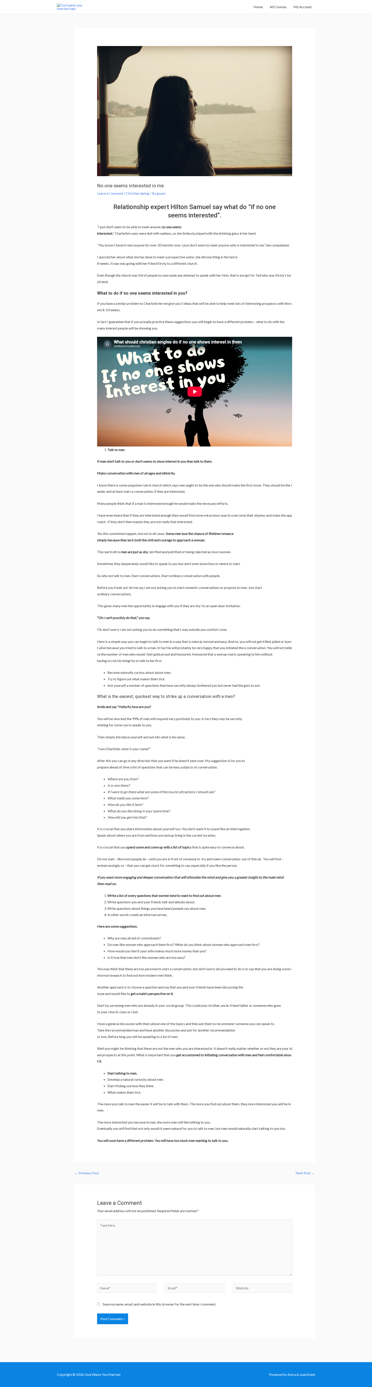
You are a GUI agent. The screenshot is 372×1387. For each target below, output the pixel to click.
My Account (302, 7)
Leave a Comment (110, 193)
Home (258, 7)
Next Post (305, 1173)
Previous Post (86, 1173)
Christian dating (137, 193)
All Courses (278, 7)
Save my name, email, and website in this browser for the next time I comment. (159, 1304)
